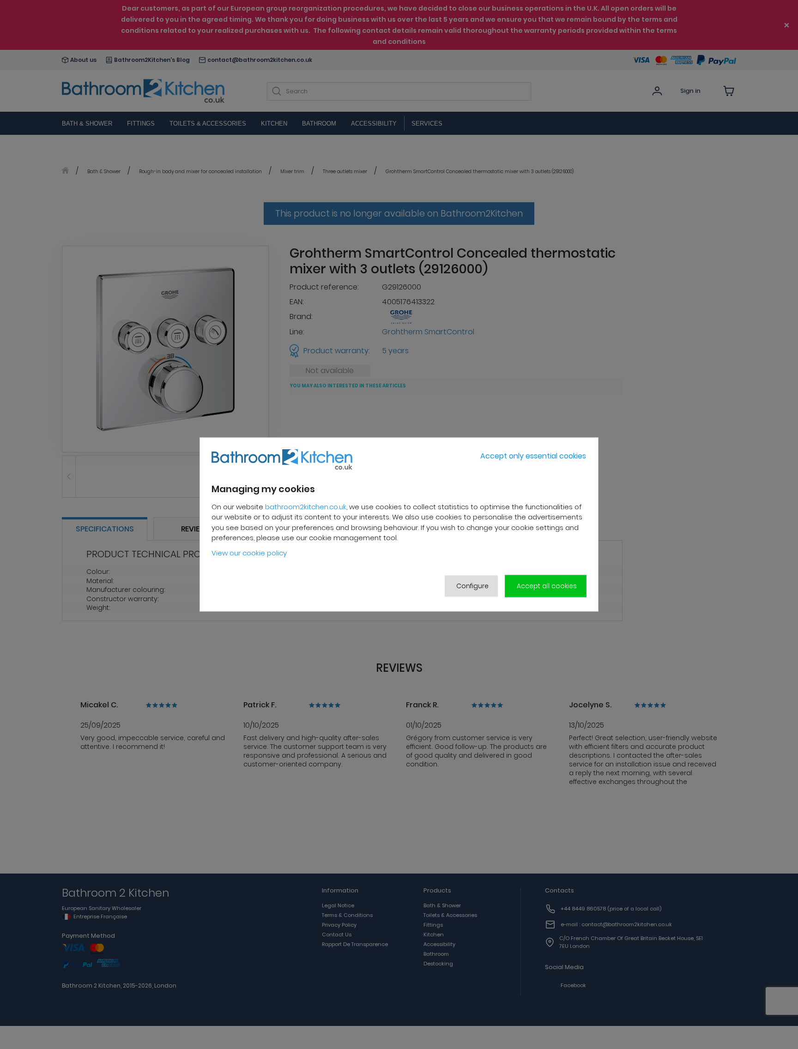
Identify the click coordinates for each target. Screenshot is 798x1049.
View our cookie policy (249, 553)
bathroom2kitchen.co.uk (305, 507)
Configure (472, 586)
